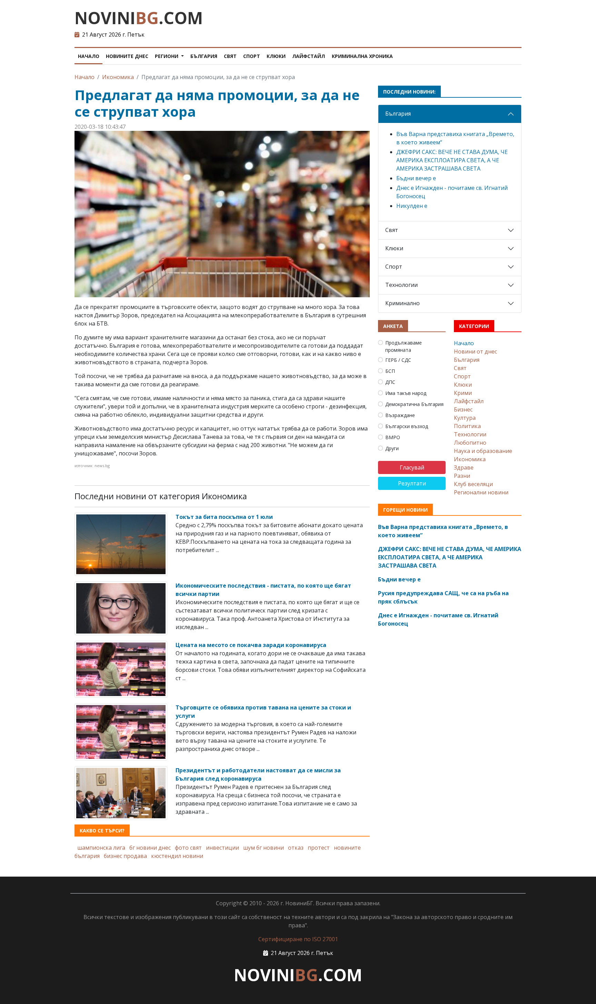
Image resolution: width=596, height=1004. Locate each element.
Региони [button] (167, 56)
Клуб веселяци (473, 484)
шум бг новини (263, 847)
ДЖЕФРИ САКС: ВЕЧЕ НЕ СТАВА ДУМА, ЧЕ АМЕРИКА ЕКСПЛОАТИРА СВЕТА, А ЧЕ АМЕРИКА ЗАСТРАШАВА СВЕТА (452, 160)
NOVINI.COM (138, 18)
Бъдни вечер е (416, 178)
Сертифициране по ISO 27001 (298, 939)
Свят (230, 56)
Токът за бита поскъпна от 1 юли (224, 517)
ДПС (390, 382)
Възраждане (400, 415)
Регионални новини (481, 492)
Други (392, 448)
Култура (465, 418)
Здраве (464, 467)
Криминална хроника (362, 56)
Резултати (412, 483)
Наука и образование (483, 451)
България (203, 56)
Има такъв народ (405, 393)
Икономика (118, 77)
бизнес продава (125, 856)
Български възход (406, 426)
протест (319, 847)
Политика (467, 426)
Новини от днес (475, 351)
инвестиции (222, 847)
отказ (296, 847)
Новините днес (127, 56)
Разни (462, 476)
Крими (463, 393)
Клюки (276, 56)
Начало (88, 56)
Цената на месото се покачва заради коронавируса (251, 645)
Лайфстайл (308, 56)
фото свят (188, 847)
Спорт (251, 56)
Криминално (402, 303)
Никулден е (411, 206)
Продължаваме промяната (403, 346)
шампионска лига (101, 847)
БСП (390, 371)
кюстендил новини (177, 856)
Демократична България (414, 404)
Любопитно (470, 442)
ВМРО (392, 437)
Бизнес (463, 409)
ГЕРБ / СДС (398, 360)
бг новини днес (150, 847)
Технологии (401, 285)
